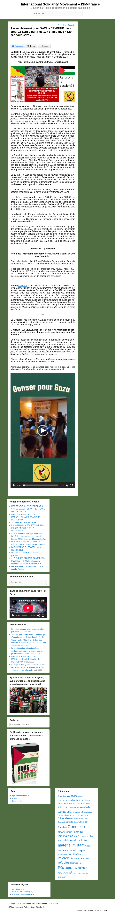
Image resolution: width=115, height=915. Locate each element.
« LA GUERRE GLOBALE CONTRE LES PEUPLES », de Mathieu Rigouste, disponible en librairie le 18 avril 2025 (28, 561)
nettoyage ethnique (72, 850)
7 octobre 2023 (67, 796)
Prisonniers (65, 858)
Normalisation (62, 854)
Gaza (75, 822)
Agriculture (81, 797)
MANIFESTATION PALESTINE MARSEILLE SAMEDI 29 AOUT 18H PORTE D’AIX (26, 517)
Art (77, 800)
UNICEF (22, 285)
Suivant (72, 25)
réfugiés (64, 862)
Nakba (87, 846)
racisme (86, 858)
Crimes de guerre (81, 815)
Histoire (78, 831)
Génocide (76, 826)
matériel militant (71, 845)
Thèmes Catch (101, 910)
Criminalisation (65, 818)
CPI (73, 815)
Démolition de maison (80, 818)
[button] (42, 430)
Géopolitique (65, 832)
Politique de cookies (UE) (22, 892)
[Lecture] (14, 485)
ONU (70, 854)
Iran (76, 836)
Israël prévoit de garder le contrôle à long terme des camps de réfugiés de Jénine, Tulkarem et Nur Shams (27, 667)
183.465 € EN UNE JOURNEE (23, 523)
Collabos (64, 811)
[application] (43, 430)
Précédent (61, 25)
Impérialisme (65, 835)
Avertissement (18, 889)
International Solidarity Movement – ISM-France (60, 4)
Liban (91, 836)
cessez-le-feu (83, 807)
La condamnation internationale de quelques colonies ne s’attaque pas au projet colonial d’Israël (26, 651)
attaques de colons (73, 803)
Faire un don (17, 801)
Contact (15, 798)
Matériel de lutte (76, 840)
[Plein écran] (71, 485)
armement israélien (66, 800)
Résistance (66, 868)
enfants (69, 822)
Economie (62, 822)
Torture (75, 874)
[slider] (40, 485)
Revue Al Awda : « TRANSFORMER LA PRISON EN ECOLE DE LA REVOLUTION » (27, 528)
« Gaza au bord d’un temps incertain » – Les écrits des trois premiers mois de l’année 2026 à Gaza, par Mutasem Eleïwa (28, 536)
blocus (72, 808)
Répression (75, 863)
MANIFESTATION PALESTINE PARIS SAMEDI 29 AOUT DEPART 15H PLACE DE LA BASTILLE (28, 509)
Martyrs (61, 840)
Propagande (77, 858)
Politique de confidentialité (23, 894)
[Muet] (66, 485)
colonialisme (76, 812)
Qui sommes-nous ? (20, 796)
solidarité (65, 873)
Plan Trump (78, 854)
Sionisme (81, 867)
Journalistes (83, 836)
